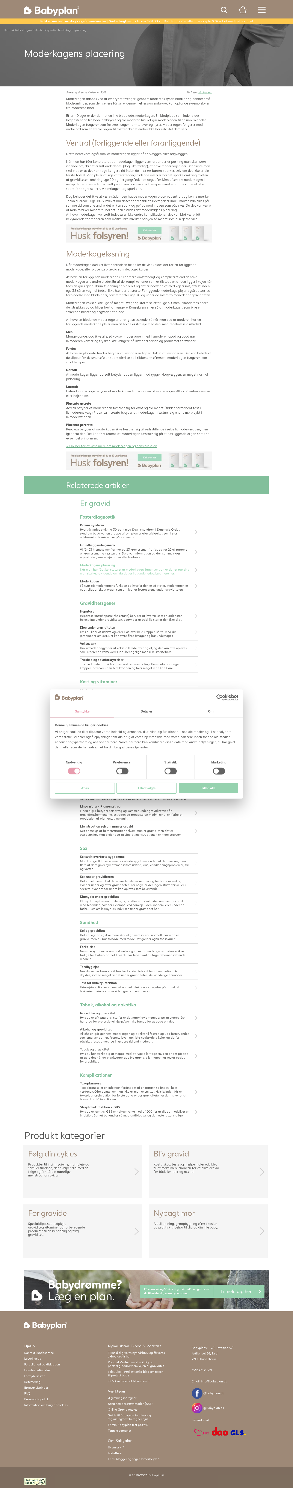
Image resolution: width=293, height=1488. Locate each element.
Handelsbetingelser (37, 1370)
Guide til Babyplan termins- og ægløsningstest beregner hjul (129, 1417)
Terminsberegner (119, 1430)
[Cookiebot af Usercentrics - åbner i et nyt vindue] (219, 697)
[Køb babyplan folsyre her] (139, 233)
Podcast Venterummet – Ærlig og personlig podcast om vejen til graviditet (136, 1364)
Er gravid (28, 30)
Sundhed (89, 922)
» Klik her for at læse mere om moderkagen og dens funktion (111, 446)
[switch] (122, 771)
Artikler (16, 30)
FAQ (27, 1393)
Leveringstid (32, 1358)
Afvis (85, 788)
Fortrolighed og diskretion (42, 1364)
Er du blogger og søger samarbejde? (133, 1459)
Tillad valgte (146, 788)
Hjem (7, 30)
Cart (242, 9)
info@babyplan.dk (214, 1381)
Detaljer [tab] (147, 711)
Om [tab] (210, 711)
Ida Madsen (205, 92)
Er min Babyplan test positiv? (128, 1425)
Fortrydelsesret (34, 1376)
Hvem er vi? (116, 1447)
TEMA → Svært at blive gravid (129, 1381)
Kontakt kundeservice (39, 1352)
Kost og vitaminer (98, 681)
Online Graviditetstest (123, 1409)
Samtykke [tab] (82, 711)
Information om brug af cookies (46, 1405)
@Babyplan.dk (213, 1393)
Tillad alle (208, 788)
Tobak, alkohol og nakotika (108, 1004)
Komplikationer (96, 1075)
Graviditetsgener (97, 603)
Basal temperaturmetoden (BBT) (130, 1403)
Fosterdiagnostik (46, 30)
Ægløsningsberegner (122, 1398)
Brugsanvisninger (36, 1387)
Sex (83, 848)
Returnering (32, 1382)
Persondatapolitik (36, 1399)
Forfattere (115, 1453)
